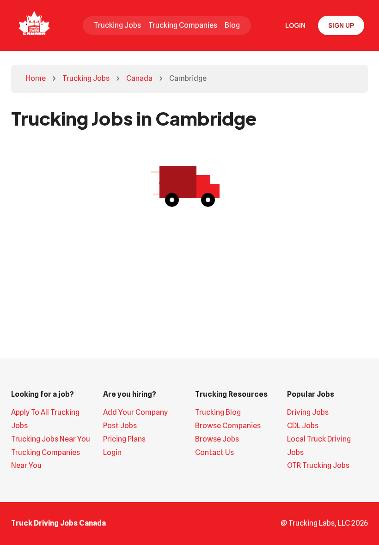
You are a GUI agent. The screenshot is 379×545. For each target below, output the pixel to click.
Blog (232, 25)
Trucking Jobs (117, 25)
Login (295, 25)
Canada (139, 78)
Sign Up (341, 25)
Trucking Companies (182, 25)
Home (36, 78)
